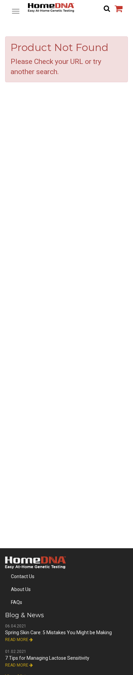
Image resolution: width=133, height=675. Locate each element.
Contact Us (22, 576)
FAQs (16, 602)
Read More (17, 639)
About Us (21, 589)
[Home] (66, 7)
